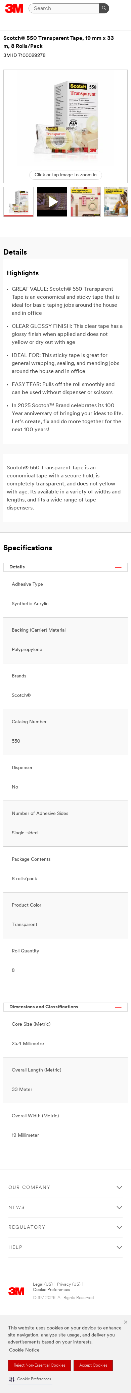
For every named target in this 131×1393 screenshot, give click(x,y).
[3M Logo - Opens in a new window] (14, 8)
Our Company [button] (29, 1187)
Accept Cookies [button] (93, 1366)
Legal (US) (43, 1284)
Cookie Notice (24, 1350)
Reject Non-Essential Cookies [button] (39, 1366)
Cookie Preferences (51, 1290)
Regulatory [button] (27, 1227)
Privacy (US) (69, 1284)
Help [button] (15, 1247)
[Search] (104, 8)
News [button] (16, 1207)
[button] (30, 1379)
